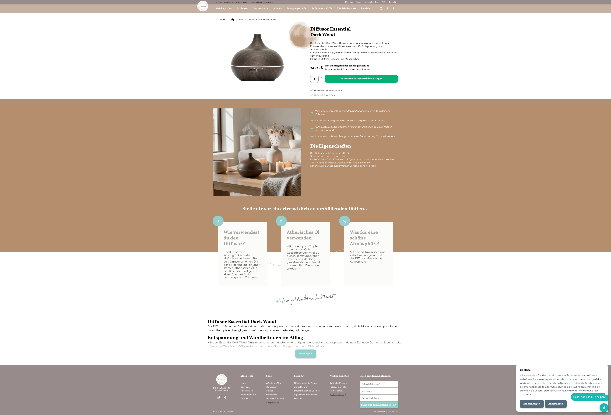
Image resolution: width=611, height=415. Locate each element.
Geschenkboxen (261, 8)
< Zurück (220, 20)
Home (243, 383)
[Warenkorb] (394, 8)
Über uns (349, 2)
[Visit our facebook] (225, 397)
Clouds (278, 8)
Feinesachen (336, 391)
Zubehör (365, 8)
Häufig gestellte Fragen (306, 383)
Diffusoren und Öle (322, 8)
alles (241, 20)
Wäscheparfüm (224, 8)
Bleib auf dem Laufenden (376, 405)
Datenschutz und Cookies (307, 391)
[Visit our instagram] (218, 397)
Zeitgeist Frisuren (339, 383)
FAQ (383, 2)
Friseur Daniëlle (338, 387)
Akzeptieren (555, 404)
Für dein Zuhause (346, 8)
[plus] (321, 77)
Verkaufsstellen (371, 2)
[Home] (232, 19)
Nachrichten (246, 391)
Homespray (271, 387)
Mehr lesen (305, 354)
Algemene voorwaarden (306, 395)
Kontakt (392, 2)
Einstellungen (531, 404)
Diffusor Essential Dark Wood (262, 20)
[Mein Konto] (387, 8)
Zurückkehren (301, 387)
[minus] (321, 80)
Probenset (242, 8)
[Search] (381, 8)
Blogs (358, 2)
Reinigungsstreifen (297, 8)
